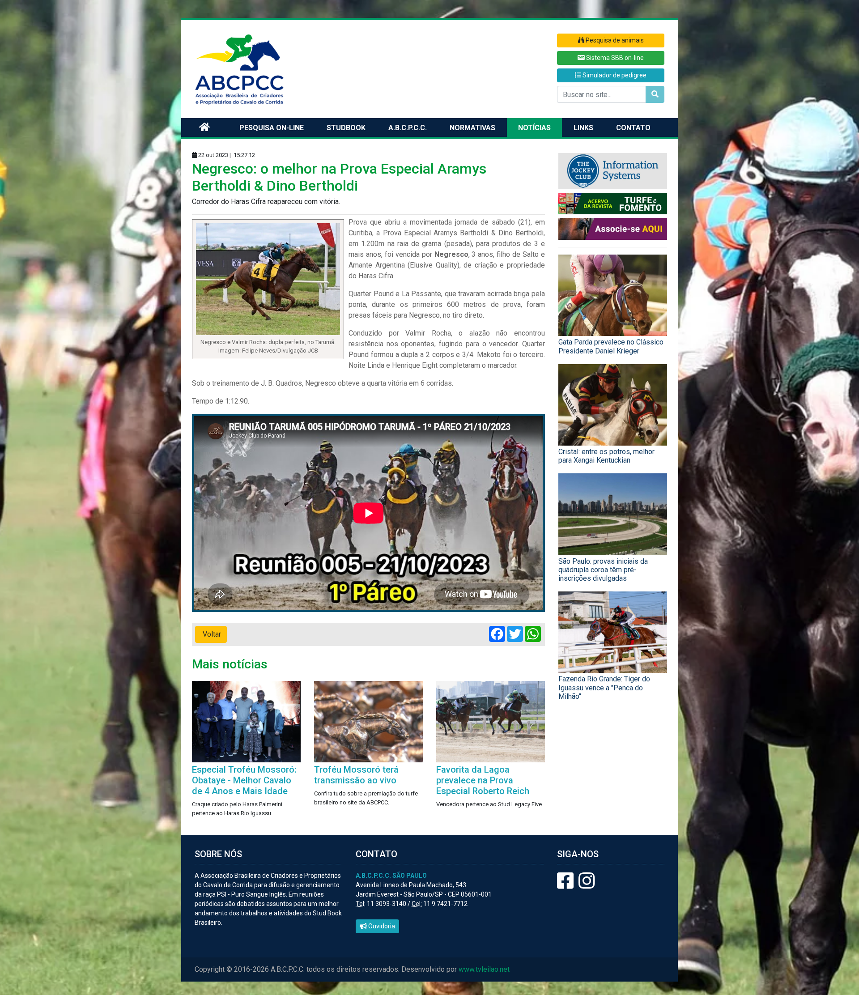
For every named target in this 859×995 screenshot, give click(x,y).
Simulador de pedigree (613, 75)
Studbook (346, 127)
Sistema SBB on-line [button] (614, 57)
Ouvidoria (381, 926)
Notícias (534, 127)
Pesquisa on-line (271, 127)
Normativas (472, 127)
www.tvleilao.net (484, 969)
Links (583, 127)
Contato (633, 127)
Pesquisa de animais (614, 40)
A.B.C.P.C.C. (407, 127)
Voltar (211, 634)
